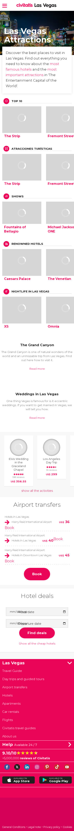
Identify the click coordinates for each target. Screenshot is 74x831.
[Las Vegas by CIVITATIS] (25, 5)
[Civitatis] (37, 812)
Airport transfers (37, 504)
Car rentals (10, 712)
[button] (4, 5)
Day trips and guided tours (23, 679)
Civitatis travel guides (19, 728)
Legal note (34, 827)
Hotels (7, 695)
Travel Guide (12, 671)
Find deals (37, 633)
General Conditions (13, 827)
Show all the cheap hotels (37, 643)
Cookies (67, 827)
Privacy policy (51, 827)
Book (9, 528)
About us (9, 736)
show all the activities (37, 491)
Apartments (11, 703)
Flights (7, 720)
